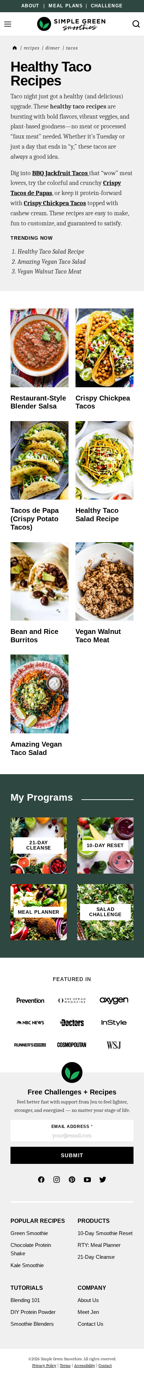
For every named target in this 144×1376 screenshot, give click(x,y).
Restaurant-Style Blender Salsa (38, 402)
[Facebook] (41, 1179)
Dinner (52, 48)
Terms (65, 1365)
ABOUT (30, 5)
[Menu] (7, 24)
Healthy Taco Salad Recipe (50, 251)
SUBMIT (72, 1155)
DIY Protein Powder (33, 1312)
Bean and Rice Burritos (34, 636)
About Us (88, 1300)
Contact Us (90, 1324)
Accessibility (84, 1365)
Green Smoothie (29, 1233)
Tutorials (26, 1288)
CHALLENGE (107, 5)
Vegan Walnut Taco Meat (49, 271)
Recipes (31, 48)
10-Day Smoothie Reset (105, 1233)
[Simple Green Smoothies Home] (72, 23)
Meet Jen (88, 1312)
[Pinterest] (72, 1179)
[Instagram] (56, 1179)
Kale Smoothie (27, 1265)
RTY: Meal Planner (99, 1245)
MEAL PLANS (66, 5)
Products (94, 1221)
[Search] (136, 24)
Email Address (72, 1126)
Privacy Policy (44, 1365)
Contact (105, 1365)
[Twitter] (102, 1179)
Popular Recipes (37, 1221)
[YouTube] (87, 1179)
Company (92, 1288)
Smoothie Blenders (32, 1324)
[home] (13, 48)
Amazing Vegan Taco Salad (51, 262)
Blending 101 (25, 1300)
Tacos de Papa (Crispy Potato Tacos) (34, 519)
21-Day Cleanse (96, 1257)
